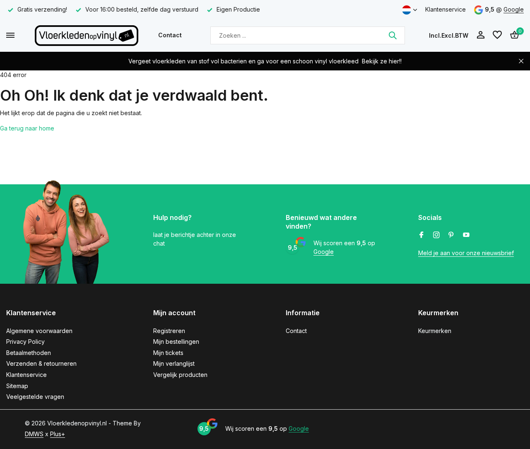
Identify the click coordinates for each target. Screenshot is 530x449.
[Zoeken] (392, 35)
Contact (170, 35)
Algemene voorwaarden (39, 330)
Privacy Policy (25, 341)
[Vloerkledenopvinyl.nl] (86, 35)
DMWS (34, 433)
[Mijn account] (480, 35)
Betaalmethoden (28, 352)
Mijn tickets (168, 352)
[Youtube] (466, 235)
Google (514, 9)
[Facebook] (421, 235)
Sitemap (17, 385)
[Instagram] (436, 235)
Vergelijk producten (180, 374)
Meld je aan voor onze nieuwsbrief (466, 252)
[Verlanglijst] (497, 35)
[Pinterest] (451, 235)
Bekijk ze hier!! (382, 61)
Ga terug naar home (27, 128)
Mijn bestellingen (176, 341)
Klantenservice (445, 9)
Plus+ (57, 433)
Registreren (169, 330)
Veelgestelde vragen (35, 396)
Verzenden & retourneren (41, 363)
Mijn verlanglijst (174, 363)
